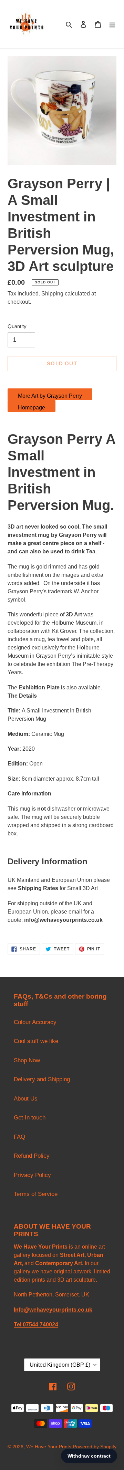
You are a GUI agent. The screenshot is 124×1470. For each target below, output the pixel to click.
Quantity (17, 326)
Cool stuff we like (36, 1041)
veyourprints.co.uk (78, 920)
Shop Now (27, 1060)
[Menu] (112, 24)
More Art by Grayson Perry (50, 396)
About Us (26, 1098)
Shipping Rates (38, 888)
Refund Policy (32, 1156)
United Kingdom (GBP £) (60, 1365)
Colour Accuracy (35, 1022)
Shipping (52, 293)
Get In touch (29, 1117)
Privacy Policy (32, 1175)
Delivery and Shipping (42, 1079)
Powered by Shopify (94, 1446)
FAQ (19, 1137)
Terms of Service (36, 1194)
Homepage (31, 407)
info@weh (37, 920)
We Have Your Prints (48, 1446)
